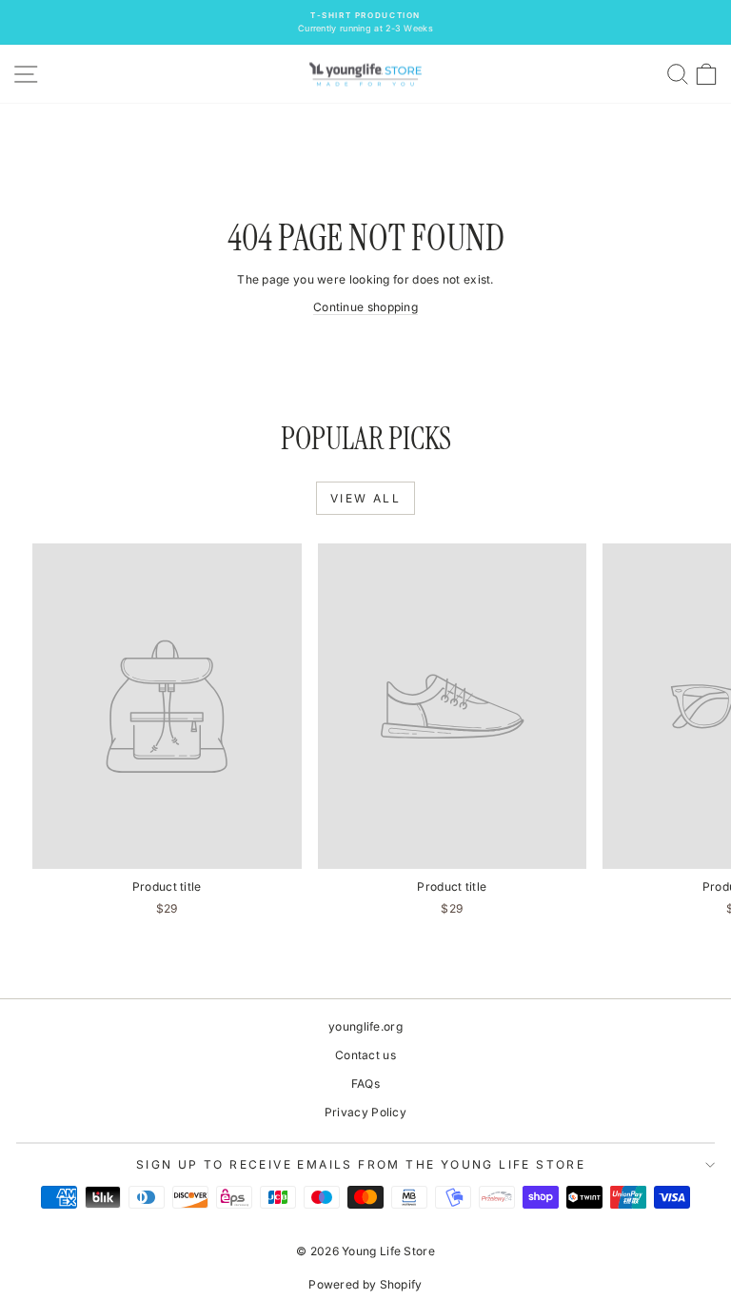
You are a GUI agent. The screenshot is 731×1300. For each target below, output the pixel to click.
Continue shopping (365, 307)
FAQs (365, 1083)
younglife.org (365, 1026)
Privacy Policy (365, 1112)
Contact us (365, 1055)
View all (365, 498)
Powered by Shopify (365, 1284)
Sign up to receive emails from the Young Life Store (360, 1164)
